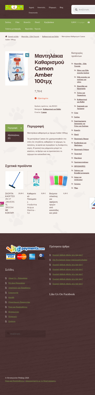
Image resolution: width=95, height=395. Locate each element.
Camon (44, 112)
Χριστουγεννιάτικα (81, 162)
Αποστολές (41, 7)
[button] (27, 55)
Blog (61, 7)
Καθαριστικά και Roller (50, 36)
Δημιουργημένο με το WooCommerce (41, 381)
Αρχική (31, 7)
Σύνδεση (11, 321)
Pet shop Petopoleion (16, 283)
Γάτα (17, 22)
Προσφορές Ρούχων (81, 149)
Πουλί (37, 22)
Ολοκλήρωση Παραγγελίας (19, 302)
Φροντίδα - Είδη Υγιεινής (30, 36)
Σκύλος (8, 22)
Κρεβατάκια (49, 22)
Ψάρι (76, 188)
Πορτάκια (78, 158)
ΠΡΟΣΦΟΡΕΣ (79, 166)
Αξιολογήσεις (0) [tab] (13, 136)
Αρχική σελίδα (13, 36)
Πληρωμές (52, 7)
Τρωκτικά (78, 154)
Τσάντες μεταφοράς (13, 29)
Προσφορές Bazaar (81, 139)
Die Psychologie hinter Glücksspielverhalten (70, 260)
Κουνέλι (27, 22)
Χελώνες (77, 184)
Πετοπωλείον (13, 312)
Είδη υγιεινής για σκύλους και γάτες (83, 79)
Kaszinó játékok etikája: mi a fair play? (68, 255)
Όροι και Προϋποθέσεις (17, 307)
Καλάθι (11, 297)
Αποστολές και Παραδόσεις (19, 288)
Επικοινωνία (33, 13)
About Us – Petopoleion (17, 278)
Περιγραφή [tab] (12, 128)
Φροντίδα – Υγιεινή (32, 29)
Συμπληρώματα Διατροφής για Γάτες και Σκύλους (81, 123)
